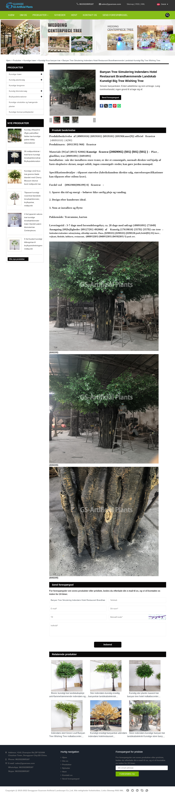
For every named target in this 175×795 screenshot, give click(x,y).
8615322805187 (86, 4)
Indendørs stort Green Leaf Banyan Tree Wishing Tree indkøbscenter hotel (67, 736)
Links (104, 790)
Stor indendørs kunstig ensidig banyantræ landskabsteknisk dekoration (104, 696)
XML (143, 4)
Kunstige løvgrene (17, 85)
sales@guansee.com (25, 763)
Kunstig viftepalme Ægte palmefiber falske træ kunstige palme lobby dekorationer (32, 136)
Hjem (11, 15)
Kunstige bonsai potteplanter (21, 112)
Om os (23, 15)
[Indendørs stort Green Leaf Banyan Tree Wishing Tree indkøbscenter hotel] (68, 714)
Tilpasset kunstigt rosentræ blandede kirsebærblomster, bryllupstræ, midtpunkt (32, 199)
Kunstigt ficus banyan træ (49, 60)
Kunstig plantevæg (17, 80)
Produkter (40, 15)
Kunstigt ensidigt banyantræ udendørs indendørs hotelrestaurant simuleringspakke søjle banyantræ (107, 736)
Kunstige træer (30, 60)
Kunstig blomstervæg (18, 91)
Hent (74, 15)
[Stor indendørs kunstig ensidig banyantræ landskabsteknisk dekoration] (107, 675)
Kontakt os (90, 15)
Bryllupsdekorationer (18, 97)
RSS (137, 4)
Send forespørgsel (115, 15)
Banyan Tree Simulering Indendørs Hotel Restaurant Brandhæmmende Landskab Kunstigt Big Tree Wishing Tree (111, 60)
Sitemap (130, 4)
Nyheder (59, 15)
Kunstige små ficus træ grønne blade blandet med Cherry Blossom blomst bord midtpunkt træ (32, 177)
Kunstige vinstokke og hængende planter (23, 104)
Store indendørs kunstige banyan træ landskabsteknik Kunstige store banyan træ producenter (146, 736)
